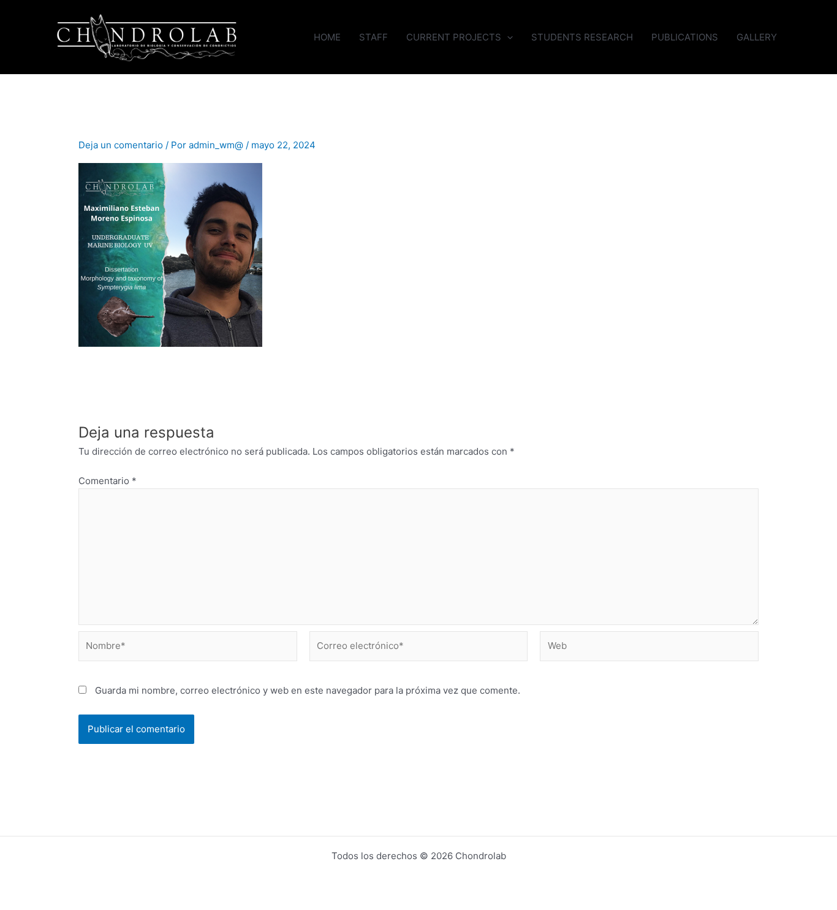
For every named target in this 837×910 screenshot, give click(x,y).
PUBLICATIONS (684, 37)
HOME (327, 37)
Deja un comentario (120, 145)
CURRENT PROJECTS (453, 37)
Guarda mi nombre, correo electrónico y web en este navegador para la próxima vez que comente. (307, 690)
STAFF (373, 37)
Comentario (107, 481)
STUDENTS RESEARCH (582, 37)
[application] (507, 37)
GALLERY (757, 37)
